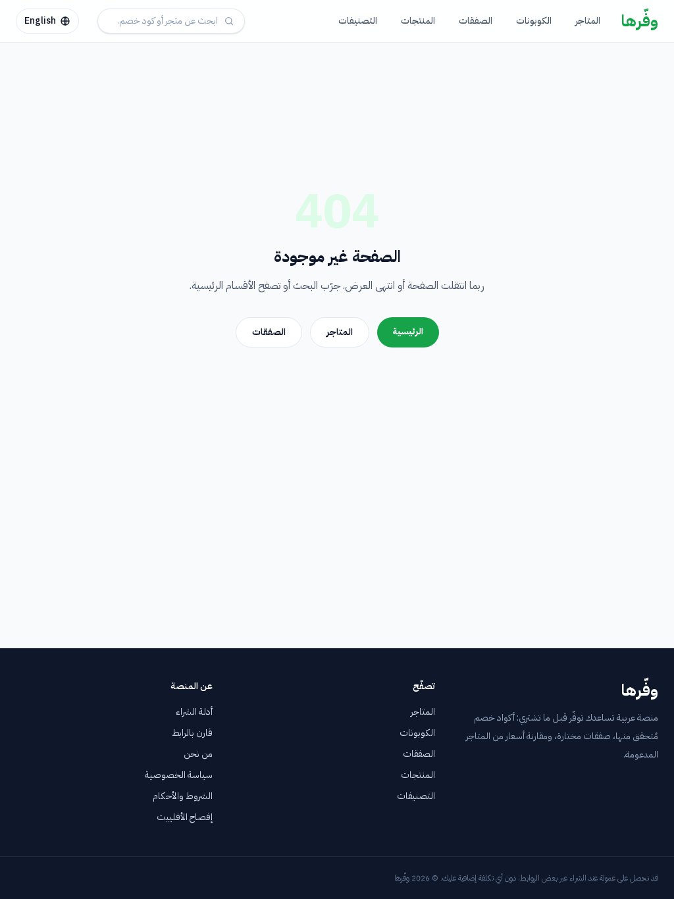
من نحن (198, 754)
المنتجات (418, 21)
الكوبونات (534, 21)
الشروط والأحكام (183, 796)
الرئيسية (408, 331)
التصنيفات (357, 21)
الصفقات (475, 21)
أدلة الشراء (194, 712)
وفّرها (639, 21)
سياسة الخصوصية (179, 775)
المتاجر (587, 21)
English (40, 21)
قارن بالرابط (192, 733)
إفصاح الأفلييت (185, 817)
